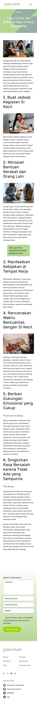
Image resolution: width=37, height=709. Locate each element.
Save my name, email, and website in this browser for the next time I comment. (18, 620)
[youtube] (11, 673)
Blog (18, 12)
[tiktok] (15, 673)
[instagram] (4, 673)
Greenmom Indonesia (15, 685)
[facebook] (7, 673)
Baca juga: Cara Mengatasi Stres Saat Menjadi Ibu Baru (17, 250)
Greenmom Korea (14, 689)
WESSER (10, 693)
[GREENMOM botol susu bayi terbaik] (12, 4)
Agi (8, 697)
